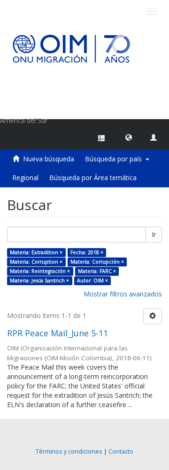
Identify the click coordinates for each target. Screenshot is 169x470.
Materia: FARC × (97, 271)
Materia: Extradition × (36, 252)
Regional (25, 177)
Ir (154, 234)
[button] (128, 137)
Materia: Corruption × (36, 261)
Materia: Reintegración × (40, 271)
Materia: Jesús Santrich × (39, 280)
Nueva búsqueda (48, 158)
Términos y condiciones (69, 451)
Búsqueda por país (115, 158)
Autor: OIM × (92, 280)
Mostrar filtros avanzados (123, 293)
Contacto (120, 451)
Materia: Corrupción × (97, 261)
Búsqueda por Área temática (93, 177)
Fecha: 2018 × (86, 252)
